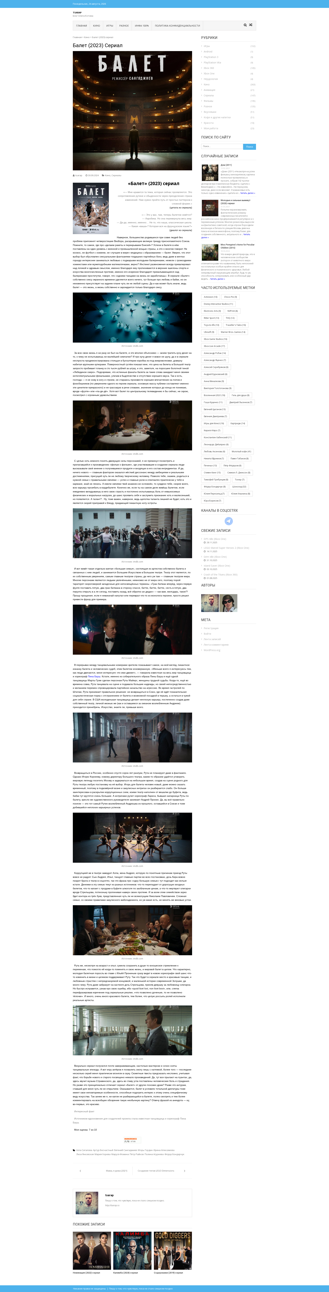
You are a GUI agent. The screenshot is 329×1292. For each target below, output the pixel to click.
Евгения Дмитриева (215, 416)
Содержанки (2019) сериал (168, 1272)
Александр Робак (215, 353)
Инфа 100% (142, 25)
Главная (81, 25)
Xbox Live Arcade (214, 346)
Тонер (239, 479)
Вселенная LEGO (214, 395)
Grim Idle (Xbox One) (215, 556)
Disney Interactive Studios (218, 303)
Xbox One (209, 73)
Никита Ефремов (214, 458)
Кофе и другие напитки (217, 117)
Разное (124, 25)
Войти (207, 633)
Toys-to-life (211, 325)
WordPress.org (212, 650)
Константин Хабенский (218, 437)
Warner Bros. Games (233, 332)
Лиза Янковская (85, 1154)
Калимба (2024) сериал (125, 1272)
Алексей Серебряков (216, 367)
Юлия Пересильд (214, 493)
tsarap (78, 175)
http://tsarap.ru (112, 1205)
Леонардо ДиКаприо (216, 444)
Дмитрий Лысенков (240, 402)
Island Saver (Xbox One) (217, 565)
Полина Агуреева (154, 1154)
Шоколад (239, 486)
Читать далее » (247, 193)
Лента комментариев (216, 644)
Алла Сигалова (84, 1150)
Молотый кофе (241, 451)
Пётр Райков (137, 1154)
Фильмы (208, 100)
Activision (210, 296)
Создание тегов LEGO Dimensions (156, 1170)
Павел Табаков (239, 458)
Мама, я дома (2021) (116, 1170)
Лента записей (212, 639)
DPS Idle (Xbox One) (215, 539)
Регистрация (211, 628)
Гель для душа (240, 395)
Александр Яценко (215, 360)
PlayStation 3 (211, 57)
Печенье (210, 465)
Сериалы (116, 175)
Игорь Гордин (145, 1150)
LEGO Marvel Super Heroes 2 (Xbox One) (226, 547)
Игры (109, 25)
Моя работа (211, 128)
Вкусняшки (210, 111)
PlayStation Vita (212, 62)
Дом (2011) (226, 165)
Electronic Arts (212, 311)
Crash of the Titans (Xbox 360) (220, 574)
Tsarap (77, 12)
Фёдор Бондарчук (174, 1154)
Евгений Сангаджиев (125, 1150)
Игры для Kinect (214, 423)
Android (208, 51)
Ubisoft (209, 332)
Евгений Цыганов (215, 409)
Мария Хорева (103, 1154)
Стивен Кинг (212, 472)
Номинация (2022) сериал (86, 1272)
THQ (230, 318)
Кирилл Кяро (212, 430)
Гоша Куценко (213, 402)
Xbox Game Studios (215, 339)
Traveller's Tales (236, 325)
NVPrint (233, 311)
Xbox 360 (209, 68)
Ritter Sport (211, 318)
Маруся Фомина (120, 1154)
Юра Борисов (212, 500)
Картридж (238, 423)
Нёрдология (211, 79)
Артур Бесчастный (103, 1150)
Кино (96, 25)
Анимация (209, 90)
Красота (209, 122)
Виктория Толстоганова (217, 388)
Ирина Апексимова (164, 1150)
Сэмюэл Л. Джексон (238, 472)
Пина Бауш (94, 676)
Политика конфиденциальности (177, 25)
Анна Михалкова (214, 381)
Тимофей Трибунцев (216, 479)
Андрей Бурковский (215, 374)
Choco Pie (230, 296)
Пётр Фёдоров (232, 465)
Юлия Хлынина (240, 493)
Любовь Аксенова (214, 451)
